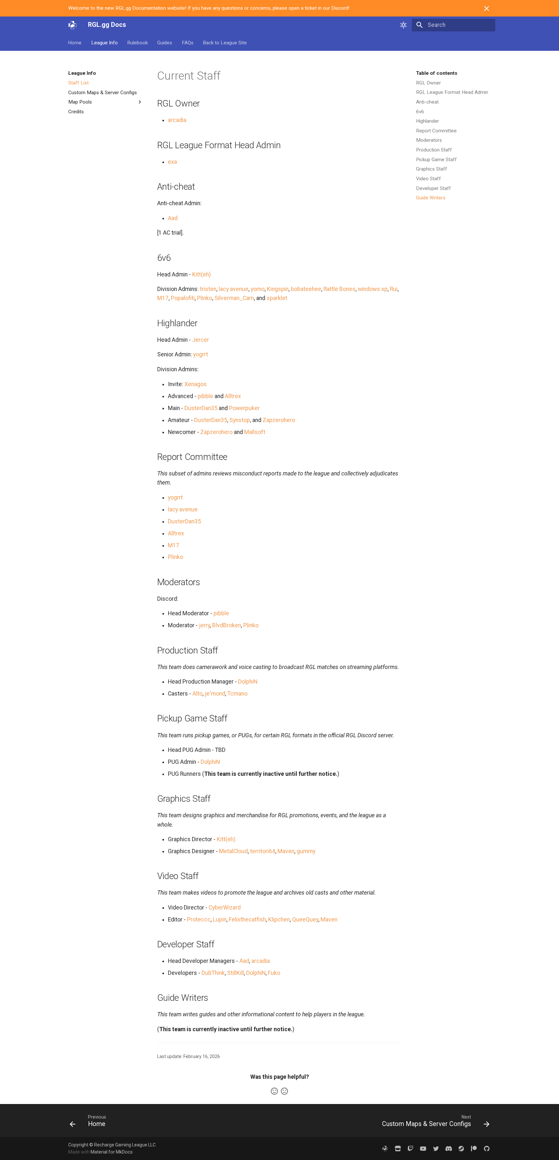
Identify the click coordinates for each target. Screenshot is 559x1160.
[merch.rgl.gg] (397, 1148)
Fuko (274, 973)
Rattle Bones (339, 289)
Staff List (78, 83)
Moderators (429, 140)
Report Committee (436, 131)
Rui (394, 289)
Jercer (200, 340)
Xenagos (195, 384)
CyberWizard (225, 907)
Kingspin (278, 289)
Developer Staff (433, 188)
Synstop (239, 420)
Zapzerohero (279, 420)
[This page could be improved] (284, 1091)
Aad (173, 218)
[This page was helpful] (274, 1091)
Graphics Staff (431, 169)
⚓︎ (229, 76)
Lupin (219, 919)
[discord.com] (448, 1148)
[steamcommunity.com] (461, 1148)
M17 (163, 298)
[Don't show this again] (486, 8)
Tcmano (237, 693)
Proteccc (199, 919)
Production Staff (434, 150)
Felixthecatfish (247, 919)
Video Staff (428, 179)
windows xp (373, 289)
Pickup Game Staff (436, 159)
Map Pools (80, 102)
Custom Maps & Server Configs (102, 92)
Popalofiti (183, 298)
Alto (197, 693)
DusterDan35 (200, 408)
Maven (286, 851)
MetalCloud (233, 851)
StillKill (235, 973)
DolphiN (248, 681)
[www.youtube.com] (423, 1148)
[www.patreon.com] (473, 1148)
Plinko (204, 298)
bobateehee (306, 289)
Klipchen (279, 919)
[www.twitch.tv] (410, 1148)
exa (172, 162)
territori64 (262, 851)
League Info (104, 42)
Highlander (427, 121)
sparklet (277, 298)
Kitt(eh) (201, 274)
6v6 (420, 112)
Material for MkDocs (112, 1151)
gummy (306, 851)
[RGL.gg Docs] (72, 25)
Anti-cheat (427, 102)
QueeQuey (305, 919)
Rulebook (137, 42)
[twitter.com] (436, 1148)
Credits (76, 112)
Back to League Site (225, 42)
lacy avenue (233, 289)
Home (75, 42)
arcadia (177, 120)
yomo (258, 289)
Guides (165, 42)
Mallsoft (254, 432)
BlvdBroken (226, 625)
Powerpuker (244, 408)
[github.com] (486, 1148)
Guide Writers (430, 198)
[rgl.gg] (385, 1148)
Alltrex (233, 396)
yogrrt (200, 354)
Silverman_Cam (234, 298)
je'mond (215, 693)
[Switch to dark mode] (403, 25)
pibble (205, 396)
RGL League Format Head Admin (452, 92)
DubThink (213, 973)
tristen (208, 289)
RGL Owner (428, 83)
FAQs (187, 42)
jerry (204, 625)
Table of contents (436, 73)
